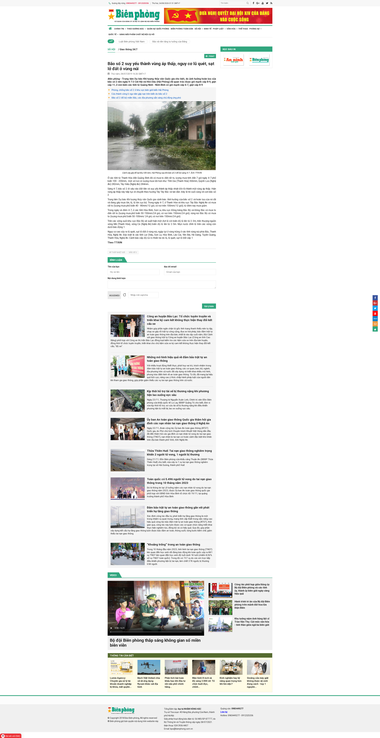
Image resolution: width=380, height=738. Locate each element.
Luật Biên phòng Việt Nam (132, 41)
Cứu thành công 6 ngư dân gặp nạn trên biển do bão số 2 (139, 94)
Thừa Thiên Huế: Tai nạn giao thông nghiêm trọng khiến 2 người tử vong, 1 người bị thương (179, 452)
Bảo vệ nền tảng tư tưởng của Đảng (169, 41)
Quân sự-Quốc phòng (158, 29)
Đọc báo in (229, 49)
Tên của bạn (113, 267)
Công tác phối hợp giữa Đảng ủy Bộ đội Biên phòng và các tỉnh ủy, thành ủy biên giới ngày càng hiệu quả (252, 589)
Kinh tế (207, 29)
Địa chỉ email (170, 267)
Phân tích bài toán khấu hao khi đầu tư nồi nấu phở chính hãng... (175, 682)
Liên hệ (223, 712)
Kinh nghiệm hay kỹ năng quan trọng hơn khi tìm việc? (231, 681)
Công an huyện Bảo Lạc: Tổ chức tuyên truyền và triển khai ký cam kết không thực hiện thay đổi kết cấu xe (179, 320)
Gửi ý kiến (209, 306)
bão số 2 (133, 252)
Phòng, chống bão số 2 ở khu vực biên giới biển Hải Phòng (139, 90)
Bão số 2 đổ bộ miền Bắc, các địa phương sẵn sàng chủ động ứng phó (146, 97)
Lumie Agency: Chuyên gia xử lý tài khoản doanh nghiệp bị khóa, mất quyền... (121, 682)
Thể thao (243, 29)
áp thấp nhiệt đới (117, 252)
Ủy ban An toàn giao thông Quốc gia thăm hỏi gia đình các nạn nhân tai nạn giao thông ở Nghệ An (179, 421)
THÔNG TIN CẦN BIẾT (122, 655)
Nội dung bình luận (117, 278)
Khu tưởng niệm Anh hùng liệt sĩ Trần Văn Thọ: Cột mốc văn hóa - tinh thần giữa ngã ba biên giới (252, 621)
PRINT (211, 56)
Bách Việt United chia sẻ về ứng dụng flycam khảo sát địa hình (148, 682)
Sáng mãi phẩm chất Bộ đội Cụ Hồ (136, 34)
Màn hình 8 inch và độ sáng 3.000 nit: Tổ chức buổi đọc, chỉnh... (203, 682)
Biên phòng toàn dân (182, 29)
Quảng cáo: (231, 708)
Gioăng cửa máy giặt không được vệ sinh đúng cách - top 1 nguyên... (257, 682)
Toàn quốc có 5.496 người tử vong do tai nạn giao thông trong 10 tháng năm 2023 (179, 481)
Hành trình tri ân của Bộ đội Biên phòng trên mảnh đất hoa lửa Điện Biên (252, 604)
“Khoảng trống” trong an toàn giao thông (173, 544)
